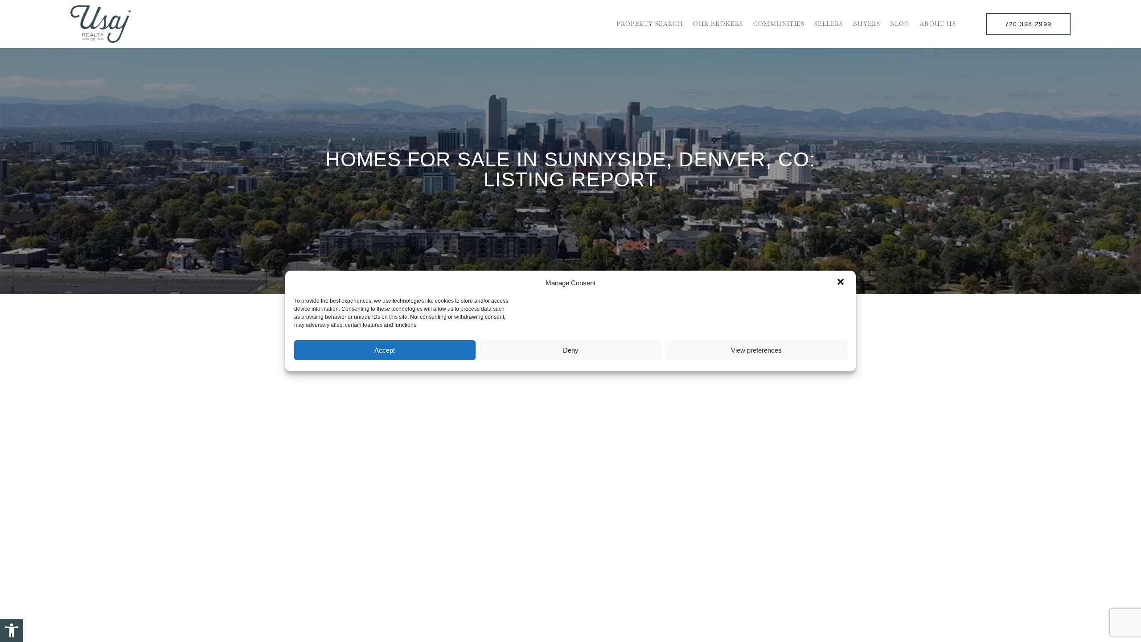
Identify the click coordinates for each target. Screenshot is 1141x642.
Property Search (649, 24)
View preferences (756, 350)
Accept (384, 350)
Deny (571, 350)
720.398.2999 (1028, 24)
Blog (900, 24)
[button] (11, 630)
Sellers (828, 24)
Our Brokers (718, 24)
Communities (778, 24)
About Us (937, 24)
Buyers (866, 24)
